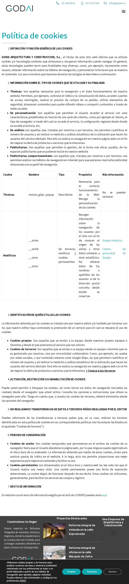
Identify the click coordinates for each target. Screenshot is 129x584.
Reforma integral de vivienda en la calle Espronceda (82, 530)
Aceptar (71, 571)
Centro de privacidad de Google (114, 253)
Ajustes (113, 571)
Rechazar (92, 571)
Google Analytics (112, 240)
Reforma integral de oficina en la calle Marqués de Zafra (82, 552)
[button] (123, 11)
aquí (104, 495)
